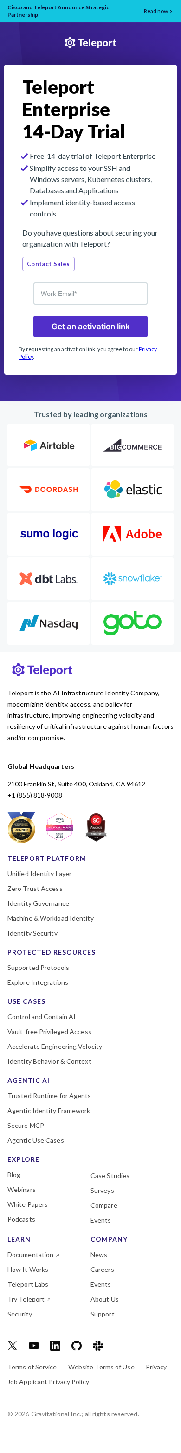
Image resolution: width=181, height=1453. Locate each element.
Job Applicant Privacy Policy (48, 1382)
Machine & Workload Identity (50, 918)
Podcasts (21, 1219)
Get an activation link (91, 326)
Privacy (156, 1367)
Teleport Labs (27, 1284)
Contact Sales (48, 264)
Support (102, 1314)
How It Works (27, 1269)
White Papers (27, 1204)
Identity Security (32, 933)
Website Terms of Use (101, 1367)
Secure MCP (25, 1125)
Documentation (30, 1254)
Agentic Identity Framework (48, 1110)
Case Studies (109, 1175)
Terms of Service (32, 1367)
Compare (103, 1205)
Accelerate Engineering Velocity (54, 1046)
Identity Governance (38, 903)
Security (19, 1314)
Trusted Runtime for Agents (49, 1096)
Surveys (102, 1190)
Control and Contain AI (41, 1017)
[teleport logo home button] (90, 43)
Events (100, 1220)
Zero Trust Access (35, 888)
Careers (102, 1269)
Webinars (21, 1189)
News (98, 1254)
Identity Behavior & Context (49, 1061)
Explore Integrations (37, 982)
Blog (13, 1174)
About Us (104, 1299)
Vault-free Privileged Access (49, 1031)
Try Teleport (26, 1299)
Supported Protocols (38, 967)
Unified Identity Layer (39, 873)
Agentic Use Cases (35, 1140)
